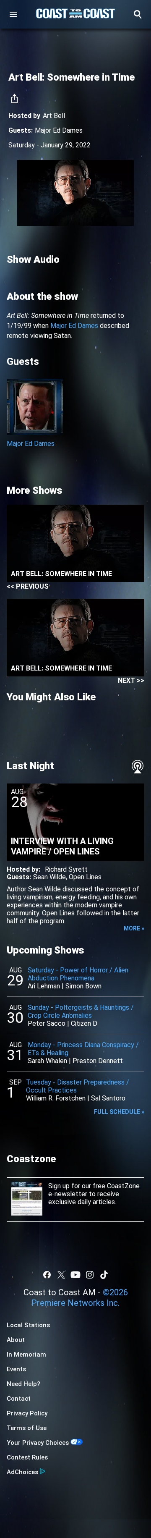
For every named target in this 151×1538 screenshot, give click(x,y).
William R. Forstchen (56, 1098)
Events (16, 1369)
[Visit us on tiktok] (104, 1275)
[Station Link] (75, 14)
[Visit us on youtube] (75, 1275)
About (16, 1340)
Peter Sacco (46, 1023)
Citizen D (84, 1023)
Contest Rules (27, 1457)
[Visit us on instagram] (90, 1275)
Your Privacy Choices (38, 1442)
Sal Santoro (108, 1098)
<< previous (28, 586)
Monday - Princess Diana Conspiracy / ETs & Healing (83, 1049)
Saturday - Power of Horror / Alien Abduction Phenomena (78, 974)
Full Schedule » (119, 1111)
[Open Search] (137, 14)
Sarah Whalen (47, 1061)
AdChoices (22, 1472)
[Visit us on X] (61, 1275)
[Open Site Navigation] (13, 14)
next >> (131, 680)
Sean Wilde (49, 877)
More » (134, 928)
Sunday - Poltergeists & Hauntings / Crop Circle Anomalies (81, 1011)
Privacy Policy (27, 1413)
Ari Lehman (44, 986)
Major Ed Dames (59, 130)
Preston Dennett (98, 1061)
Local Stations (28, 1325)
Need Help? (23, 1384)
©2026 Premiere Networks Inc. (79, 1297)
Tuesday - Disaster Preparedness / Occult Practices (77, 1086)
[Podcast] (137, 766)
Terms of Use (27, 1428)
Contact (19, 1398)
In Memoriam (26, 1354)
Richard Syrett (66, 869)
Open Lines (85, 877)
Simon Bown (83, 986)
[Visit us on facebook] (47, 1275)
